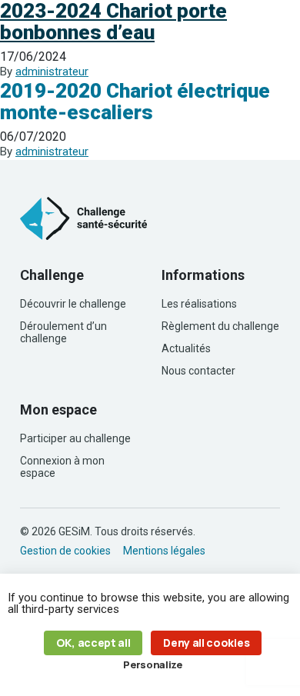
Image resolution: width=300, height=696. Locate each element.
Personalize (152, 664)
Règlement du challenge (220, 326)
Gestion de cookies (65, 550)
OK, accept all (93, 642)
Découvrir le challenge (73, 304)
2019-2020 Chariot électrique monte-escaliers (135, 101)
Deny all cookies (206, 642)
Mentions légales (164, 550)
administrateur (51, 71)
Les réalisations (199, 304)
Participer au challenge (75, 438)
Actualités (186, 348)
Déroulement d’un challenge (63, 332)
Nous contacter (198, 371)
